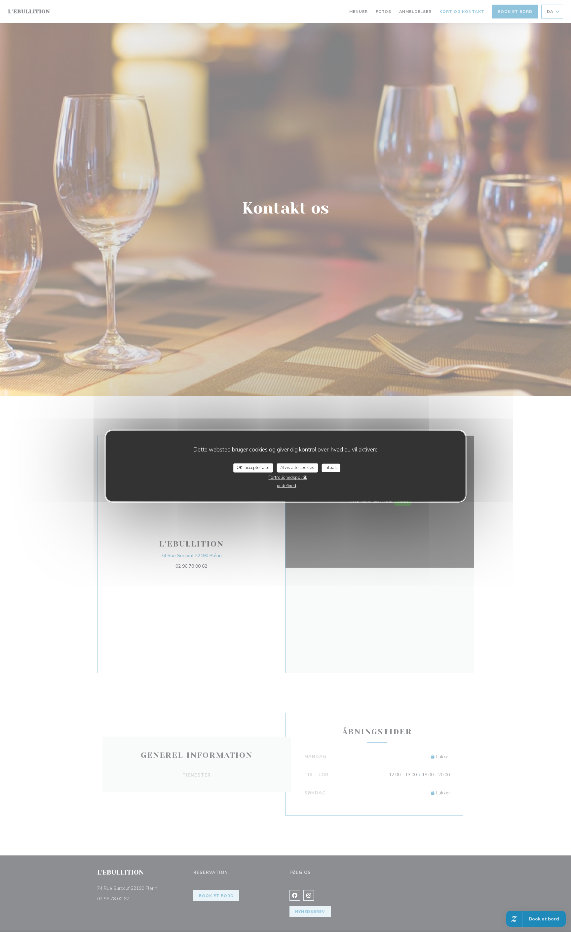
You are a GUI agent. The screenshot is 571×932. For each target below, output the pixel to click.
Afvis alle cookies (297, 468)
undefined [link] (286, 485)
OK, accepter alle (253, 468)
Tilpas (331, 468)
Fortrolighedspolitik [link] (287, 477)
